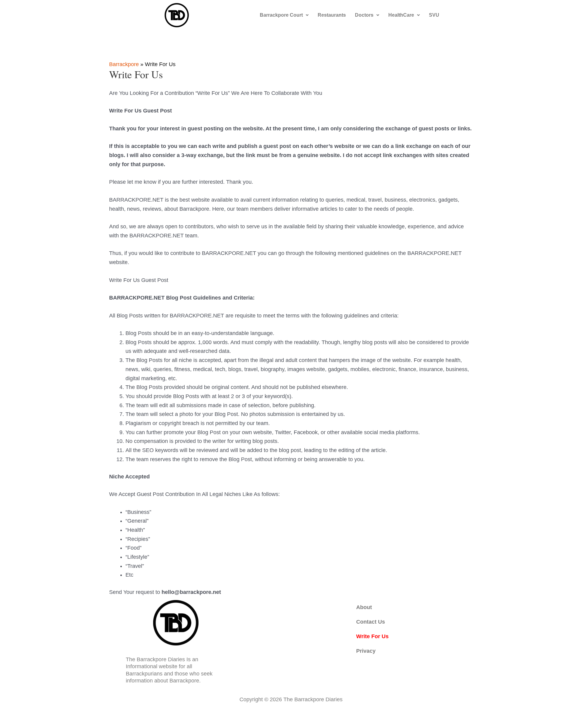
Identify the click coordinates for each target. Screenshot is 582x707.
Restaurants (332, 15)
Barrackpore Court (281, 15)
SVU (434, 15)
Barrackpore (124, 64)
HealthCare (401, 15)
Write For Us (372, 636)
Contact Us (370, 622)
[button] (284, 15)
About (364, 607)
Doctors (364, 15)
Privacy (366, 651)
